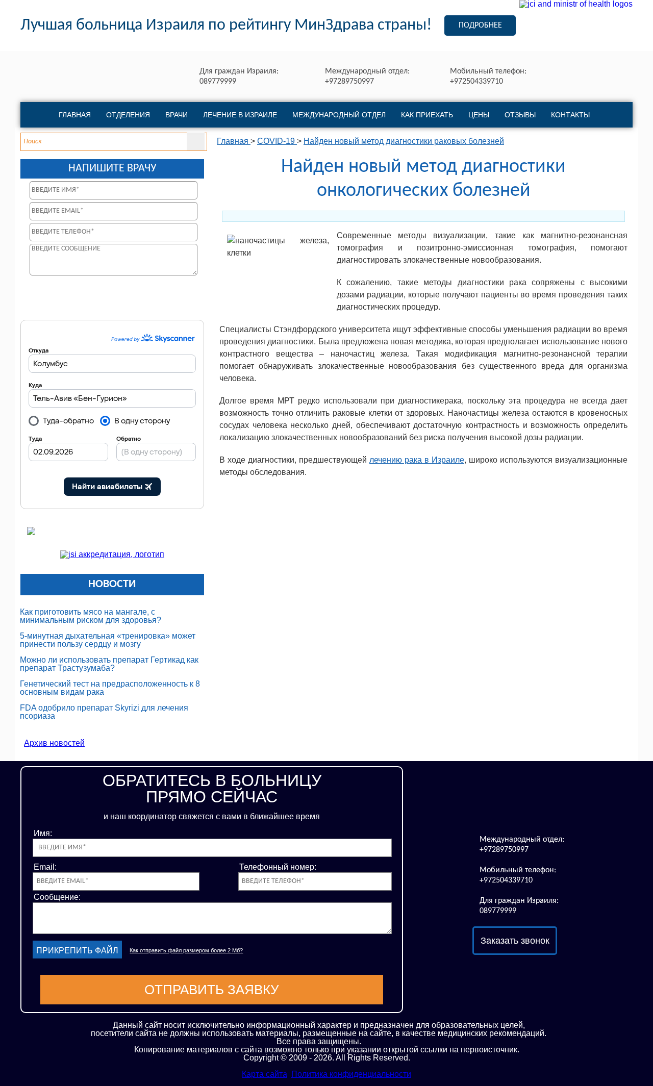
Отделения (128, 115)
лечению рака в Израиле (416, 460)
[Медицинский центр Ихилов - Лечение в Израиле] (514, 802)
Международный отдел (339, 115)
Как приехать (427, 115)
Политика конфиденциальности (351, 1074)
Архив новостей (54, 743)
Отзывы (520, 115)
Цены (478, 115)
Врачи (176, 115)
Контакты (570, 115)
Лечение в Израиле (240, 115)
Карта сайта (264, 1074)
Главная (75, 115)
